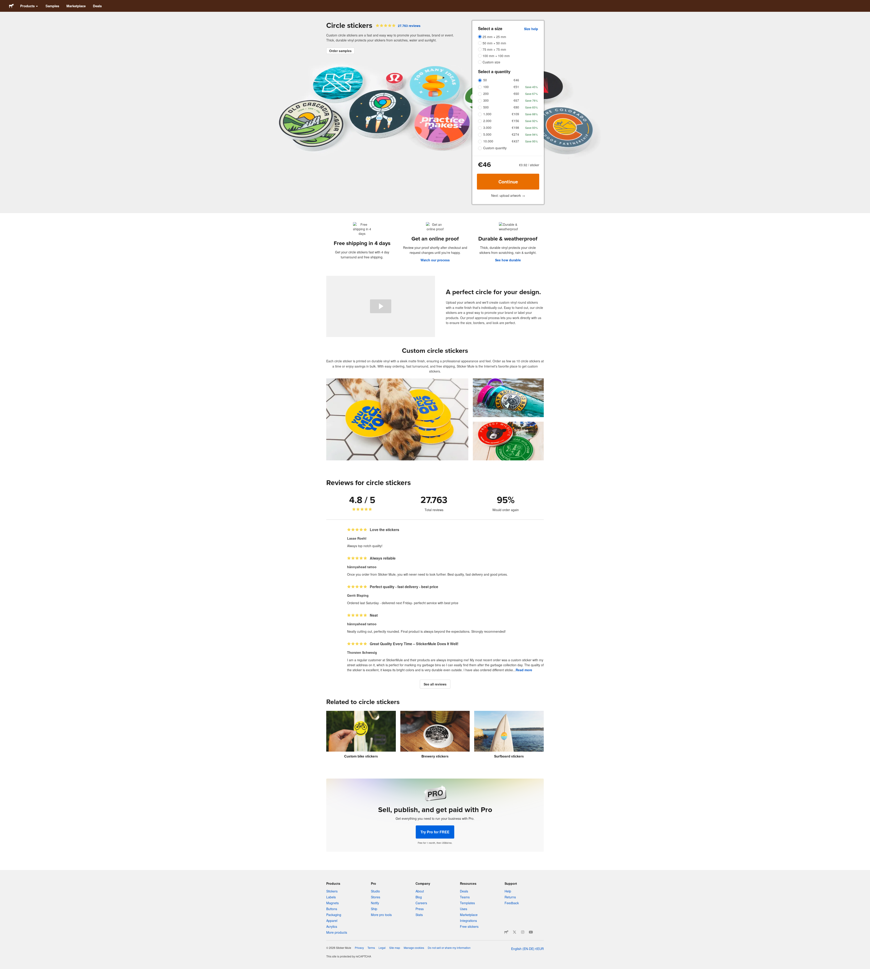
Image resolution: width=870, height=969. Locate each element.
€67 (516, 100)
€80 (516, 107)
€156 (515, 120)
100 (486, 86)
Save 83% (531, 107)
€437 (515, 141)
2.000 (487, 120)
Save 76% (531, 100)
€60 (516, 93)
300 (486, 100)
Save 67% (531, 94)
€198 (515, 127)
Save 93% (531, 128)
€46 (516, 80)
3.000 (487, 127)
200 (486, 93)
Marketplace (76, 5)
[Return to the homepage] (11, 6)
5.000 (487, 134)
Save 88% (531, 114)
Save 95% (531, 141)
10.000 (488, 141)
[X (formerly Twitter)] (514, 932)
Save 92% (531, 121)
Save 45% (531, 87)
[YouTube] (531, 932)
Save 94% (531, 134)
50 (485, 80)
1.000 (487, 114)
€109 (515, 114)
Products (27, 5)
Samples (52, 5)
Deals (97, 5)
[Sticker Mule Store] (506, 932)
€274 (515, 134)
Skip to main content (3, 3)
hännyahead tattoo (362, 567)
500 (486, 107)
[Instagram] (522, 932)
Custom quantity (495, 148)
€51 (516, 86)
